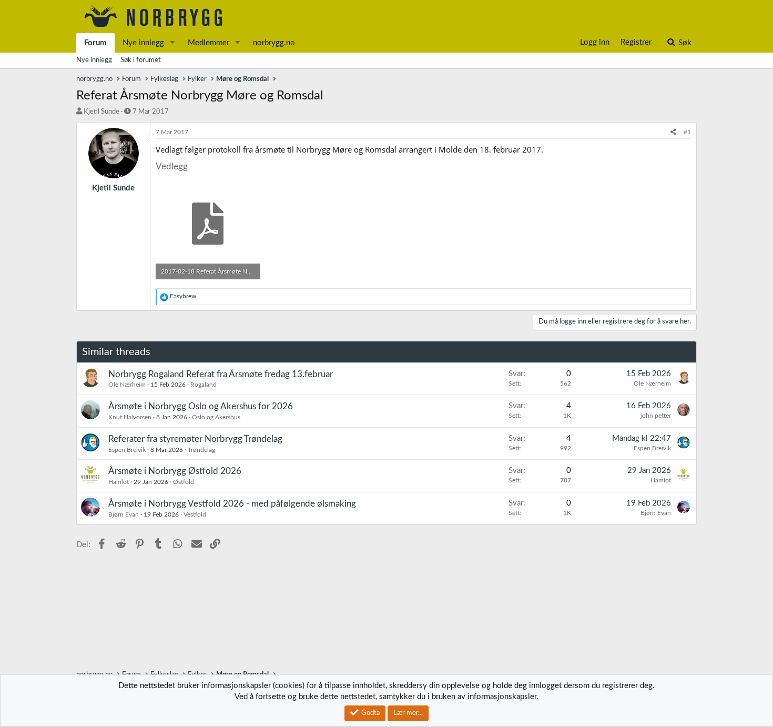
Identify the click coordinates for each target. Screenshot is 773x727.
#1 (687, 132)
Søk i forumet (140, 60)
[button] (172, 43)
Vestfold (195, 514)
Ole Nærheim (127, 384)
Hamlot (118, 482)
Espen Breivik (127, 450)
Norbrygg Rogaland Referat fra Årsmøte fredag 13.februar (220, 374)
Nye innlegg (143, 43)
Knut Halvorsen (129, 417)
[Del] (673, 132)
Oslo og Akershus (216, 417)
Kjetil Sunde (101, 111)
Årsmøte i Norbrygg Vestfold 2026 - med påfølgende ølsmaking (232, 503)
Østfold (183, 482)
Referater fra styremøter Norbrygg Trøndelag (195, 439)
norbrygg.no (274, 43)
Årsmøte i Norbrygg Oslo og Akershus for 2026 (200, 406)
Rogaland (203, 384)
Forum (95, 43)
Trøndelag (201, 450)
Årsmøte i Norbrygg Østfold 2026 (174, 471)
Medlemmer (208, 43)
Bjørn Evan (123, 514)
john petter (655, 415)
